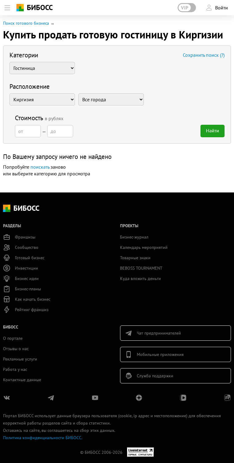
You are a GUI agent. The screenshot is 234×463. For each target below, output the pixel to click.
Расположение (29, 86)
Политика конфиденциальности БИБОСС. (42, 437)
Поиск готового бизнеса (26, 23)
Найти (212, 130)
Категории (23, 55)
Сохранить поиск (204, 55)
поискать (39, 167)
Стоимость (39, 118)
